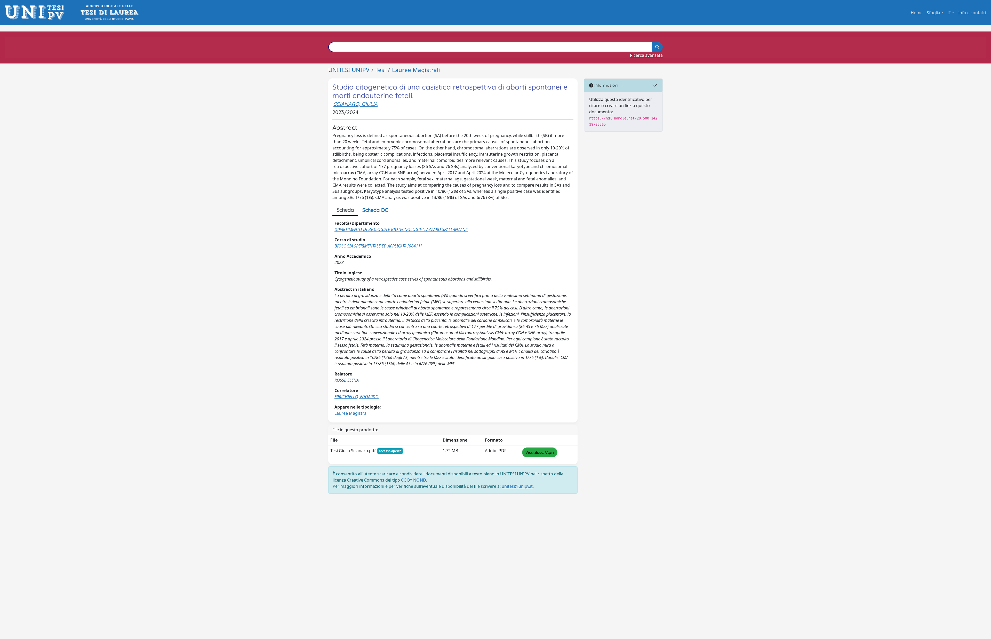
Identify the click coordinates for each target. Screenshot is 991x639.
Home (917, 12)
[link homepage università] (109, 12)
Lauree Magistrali (416, 70)
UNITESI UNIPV (348, 70)
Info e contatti (972, 12)
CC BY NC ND (413, 480)
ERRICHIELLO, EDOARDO (356, 397)
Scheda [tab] (345, 209)
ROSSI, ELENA (346, 380)
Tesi (380, 70)
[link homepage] (36, 12)
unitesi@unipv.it (517, 486)
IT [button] (949, 12)
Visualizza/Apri (539, 452)
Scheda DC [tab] (375, 210)
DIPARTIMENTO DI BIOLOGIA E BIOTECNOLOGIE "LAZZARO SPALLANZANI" (401, 229)
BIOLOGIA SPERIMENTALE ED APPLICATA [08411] (378, 246)
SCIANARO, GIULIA (355, 104)
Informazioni (605, 85)
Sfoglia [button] (933, 12)
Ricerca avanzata (646, 55)
